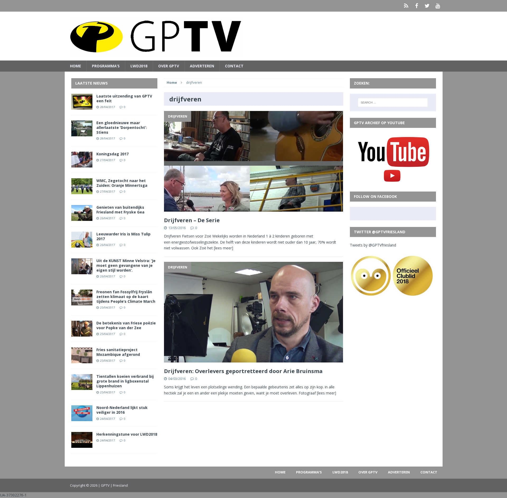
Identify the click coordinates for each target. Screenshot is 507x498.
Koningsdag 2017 (112, 153)
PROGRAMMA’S (106, 65)
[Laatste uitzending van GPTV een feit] (81, 106)
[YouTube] (438, 6)
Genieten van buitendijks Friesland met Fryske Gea (120, 210)
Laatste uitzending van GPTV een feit (124, 98)
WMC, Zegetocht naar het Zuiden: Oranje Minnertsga (121, 183)
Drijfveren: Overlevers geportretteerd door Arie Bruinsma (243, 371)
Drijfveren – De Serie (192, 220)
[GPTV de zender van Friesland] (254, 36)
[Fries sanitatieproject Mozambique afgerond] (81, 360)
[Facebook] (416, 6)
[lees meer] (223, 247)
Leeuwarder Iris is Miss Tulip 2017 (123, 236)
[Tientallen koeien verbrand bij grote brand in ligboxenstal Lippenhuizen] (81, 386)
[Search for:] (392, 102)
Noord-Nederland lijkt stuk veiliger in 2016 (122, 410)
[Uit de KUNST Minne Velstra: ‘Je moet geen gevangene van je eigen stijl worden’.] (81, 270)
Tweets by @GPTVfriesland (373, 245)
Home (75, 65)
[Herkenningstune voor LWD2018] (81, 444)
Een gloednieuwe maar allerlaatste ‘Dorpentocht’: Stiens (121, 127)
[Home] (406, 6)
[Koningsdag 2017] (81, 164)
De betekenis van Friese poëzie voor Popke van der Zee (126, 325)
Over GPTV (168, 65)
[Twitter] (427, 6)
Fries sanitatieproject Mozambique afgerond (118, 352)
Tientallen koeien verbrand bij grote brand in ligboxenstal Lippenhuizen (125, 381)
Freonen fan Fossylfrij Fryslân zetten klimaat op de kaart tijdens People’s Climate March (125, 296)
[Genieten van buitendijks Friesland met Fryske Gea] (81, 217)
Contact (234, 65)
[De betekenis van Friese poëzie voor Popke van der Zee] (81, 333)
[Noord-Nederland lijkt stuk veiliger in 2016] (81, 418)
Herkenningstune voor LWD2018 (126, 434)
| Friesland (119, 485)
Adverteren (202, 65)
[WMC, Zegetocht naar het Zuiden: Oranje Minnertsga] (81, 190)
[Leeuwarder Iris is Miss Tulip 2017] (81, 244)
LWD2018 (138, 65)
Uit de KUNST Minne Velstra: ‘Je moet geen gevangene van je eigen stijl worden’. (126, 265)
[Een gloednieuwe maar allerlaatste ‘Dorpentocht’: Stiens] (81, 133)
